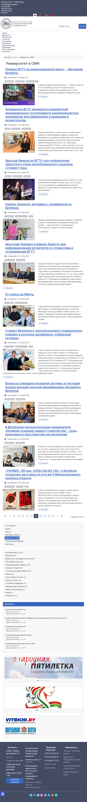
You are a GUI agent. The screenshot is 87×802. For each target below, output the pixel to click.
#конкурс (8, 176)
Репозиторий (5, 7)
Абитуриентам (7, 37)
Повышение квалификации (14, 541)
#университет (9, 81)
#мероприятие (9, 260)
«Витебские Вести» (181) (14, 553)
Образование (6, 47)
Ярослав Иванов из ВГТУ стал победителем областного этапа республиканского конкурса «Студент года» (39, 164)
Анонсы (7, 529)
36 (53, 516)
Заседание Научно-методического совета (18, 635)
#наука (7, 129)
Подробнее (44, 97)
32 (36, 516)
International (6, 52)
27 (14, 516)
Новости (8, 532)
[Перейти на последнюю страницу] (62, 516)
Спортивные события (12, 535)
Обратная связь (6, 11)
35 (49, 516)
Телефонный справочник (14, 761)
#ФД (31, 216)
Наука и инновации (8, 49)
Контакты (4, 13)
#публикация (20, 81)
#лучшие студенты (32, 81)
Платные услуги (6, 9)
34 (45, 516)
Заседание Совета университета (15, 609)
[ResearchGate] (56, 795)
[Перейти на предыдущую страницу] (10, 516)
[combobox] (68, 26)
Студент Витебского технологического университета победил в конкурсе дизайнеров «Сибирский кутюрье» (43, 334)
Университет (6, 35)
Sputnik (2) (9, 593)
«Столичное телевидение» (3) (15, 583)
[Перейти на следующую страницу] (57, 516)
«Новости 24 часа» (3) (13, 580)
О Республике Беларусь (9, 5)
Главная (4, 33)
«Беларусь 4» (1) (11, 596)
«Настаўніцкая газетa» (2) (14, 562)
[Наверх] (83, 798)
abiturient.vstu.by (50, 764)
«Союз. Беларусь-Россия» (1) (15, 577)
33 (40, 516)
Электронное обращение (14, 780)
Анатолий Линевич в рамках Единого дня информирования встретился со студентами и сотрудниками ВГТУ (39, 247)
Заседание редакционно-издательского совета (20, 643)
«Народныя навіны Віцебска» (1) (16, 586)
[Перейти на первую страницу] (5, 516)
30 (27, 516)
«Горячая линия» (49, 768)
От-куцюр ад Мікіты (19, 294)
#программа (16, 129)
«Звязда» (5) (9, 574)
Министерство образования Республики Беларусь (72, 759)
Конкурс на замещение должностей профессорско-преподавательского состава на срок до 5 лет (36, 618)
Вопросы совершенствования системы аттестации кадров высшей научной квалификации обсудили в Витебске (43, 387)
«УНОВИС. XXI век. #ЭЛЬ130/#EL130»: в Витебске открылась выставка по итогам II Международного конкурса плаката (43, 474)
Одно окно (9, 757)
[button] (43, 668)
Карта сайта (9, 544)
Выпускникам (6, 43)
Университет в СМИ (12, 538)
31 (31, 516)
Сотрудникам (6, 41)
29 (23, 516)
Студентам (6, 39)
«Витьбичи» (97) (10, 556)
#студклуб (27, 176)
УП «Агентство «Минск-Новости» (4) (18, 571)
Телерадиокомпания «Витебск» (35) (17, 565)
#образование (9, 399)
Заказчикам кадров (8, 45)
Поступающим (10, 526)
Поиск (83, 26)
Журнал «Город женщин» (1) (15, 589)
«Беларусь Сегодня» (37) (13, 568)
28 (18, 516)
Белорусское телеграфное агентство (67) (20, 559)
